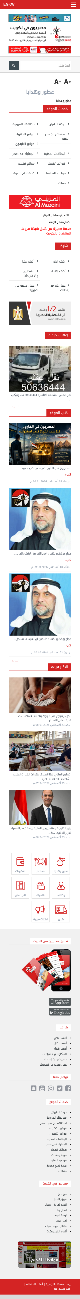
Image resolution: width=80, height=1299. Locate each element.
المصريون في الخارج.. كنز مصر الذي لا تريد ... (45, 468)
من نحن (62, 1194)
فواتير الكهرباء (58, 1128)
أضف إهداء (60, 1049)
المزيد (15, 406)
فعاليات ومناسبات (56, 1226)
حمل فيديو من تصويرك (53, 1065)
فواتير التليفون (58, 1134)
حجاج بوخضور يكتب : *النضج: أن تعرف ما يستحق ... (42, 639)
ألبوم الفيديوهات (56, 1232)
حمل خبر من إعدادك (55, 1059)
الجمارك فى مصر (56, 1144)
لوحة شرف (60, 1215)
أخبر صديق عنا (62, 1289)
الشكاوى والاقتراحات (54, 1054)
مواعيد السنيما (58, 1160)
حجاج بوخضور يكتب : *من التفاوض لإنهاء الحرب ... (42, 554)
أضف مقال (60, 1043)
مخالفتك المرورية (56, 1118)
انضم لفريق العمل (56, 1205)
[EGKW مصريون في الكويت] (40, 35)
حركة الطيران (59, 1112)
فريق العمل (60, 1199)
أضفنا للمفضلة (34, 1284)
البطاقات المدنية (57, 1139)
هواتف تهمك (58, 1150)
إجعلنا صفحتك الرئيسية (58, 1284)
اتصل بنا (62, 1210)
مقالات (62, 1171)
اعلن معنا (61, 1221)
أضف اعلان (60, 1038)
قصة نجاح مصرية (56, 1166)
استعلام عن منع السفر (53, 1123)
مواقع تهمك (59, 1155)
